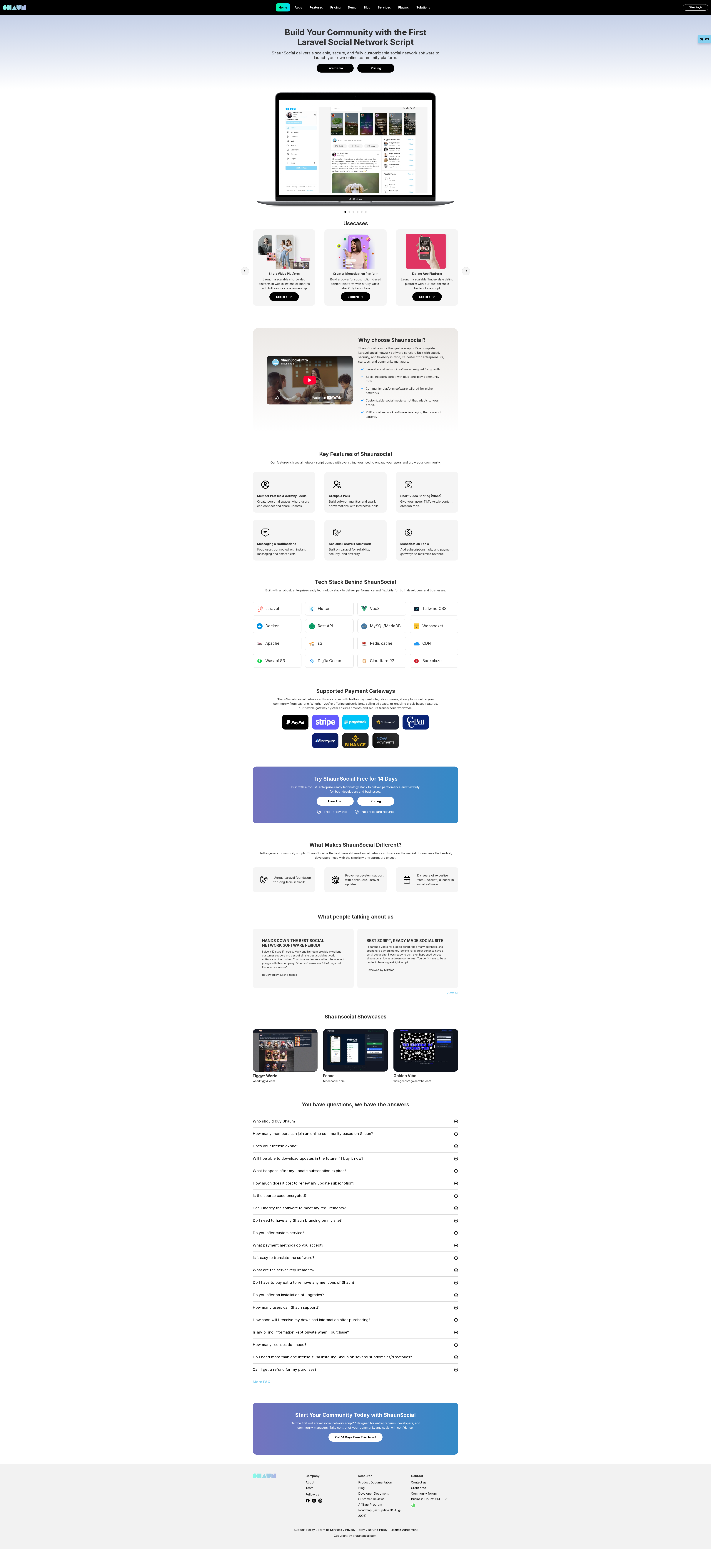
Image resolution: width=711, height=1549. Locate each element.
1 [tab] (345, 212)
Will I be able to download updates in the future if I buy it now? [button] (308, 1158)
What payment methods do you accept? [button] (288, 1245)
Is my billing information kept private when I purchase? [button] (301, 1332)
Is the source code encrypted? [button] (280, 1195)
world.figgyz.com (264, 1081)
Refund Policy (378, 1530)
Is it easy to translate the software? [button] (283, 1257)
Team (309, 1488)
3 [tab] (353, 212)
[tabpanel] (356, 150)
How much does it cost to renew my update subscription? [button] (303, 1183)
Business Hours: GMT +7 (429, 1499)
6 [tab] (366, 212)
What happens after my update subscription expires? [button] (299, 1171)
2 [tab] (349, 212)
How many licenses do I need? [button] (279, 1344)
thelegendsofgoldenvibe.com (412, 1081)
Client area (418, 1488)
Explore (281, 297)
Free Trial (335, 801)
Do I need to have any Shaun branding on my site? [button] (297, 1220)
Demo (352, 7)
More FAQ (262, 1382)
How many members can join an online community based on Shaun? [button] (313, 1133)
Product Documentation (375, 1482)
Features (316, 7)
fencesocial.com (334, 1081)
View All (452, 993)
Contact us (418, 1482)
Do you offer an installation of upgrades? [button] (288, 1295)
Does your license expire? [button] (275, 1146)
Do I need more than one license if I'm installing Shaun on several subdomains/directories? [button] (332, 1357)
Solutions (423, 7)
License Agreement (404, 1530)
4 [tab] (357, 212)
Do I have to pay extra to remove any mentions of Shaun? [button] (304, 1282)
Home (283, 7)
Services (384, 7)
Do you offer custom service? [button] (278, 1233)
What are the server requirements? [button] (284, 1270)
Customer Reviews (371, 1499)
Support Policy (304, 1530)
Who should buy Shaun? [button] (274, 1121)
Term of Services (330, 1530)
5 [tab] (362, 212)
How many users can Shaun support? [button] (286, 1307)
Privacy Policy (355, 1530)
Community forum (424, 1493)
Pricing (335, 7)
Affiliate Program (370, 1504)
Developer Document (373, 1493)
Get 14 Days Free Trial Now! (355, 1437)
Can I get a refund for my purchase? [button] (284, 1369)
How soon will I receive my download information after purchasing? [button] (311, 1320)
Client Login (695, 7)
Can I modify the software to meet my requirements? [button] (299, 1208)
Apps (298, 7)
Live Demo (335, 68)
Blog (367, 7)
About (310, 1482)
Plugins (403, 7)
